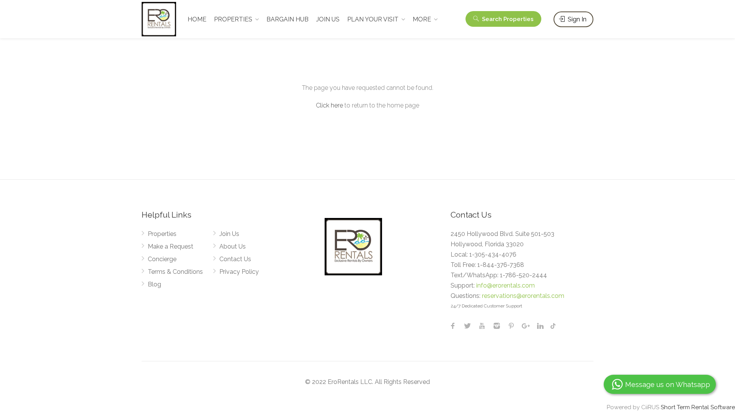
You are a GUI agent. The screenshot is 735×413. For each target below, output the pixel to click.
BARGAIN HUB (287, 19)
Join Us (229, 233)
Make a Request (170, 246)
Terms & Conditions (175, 271)
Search (507, 19)
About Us (232, 246)
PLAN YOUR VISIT (373, 19)
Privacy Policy (239, 271)
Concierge (162, 259)
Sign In (576, 19)
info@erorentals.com (505, 285)
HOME (197, 19)
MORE (422, 19)
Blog (154, 284)
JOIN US (328, 19)
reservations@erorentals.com (523, 295)
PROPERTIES (233, 19)
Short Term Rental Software (698, 407)
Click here (329, 105)
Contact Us (235, 259)
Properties (162, 233)
